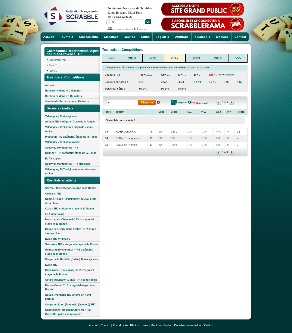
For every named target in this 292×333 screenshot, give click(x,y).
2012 (174, 58)
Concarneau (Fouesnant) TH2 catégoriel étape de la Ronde (69, 272)
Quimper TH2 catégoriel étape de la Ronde (70, 153)
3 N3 (181, 82)
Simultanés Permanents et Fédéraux (67, 101)
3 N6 (226, 82)
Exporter (182, 102)
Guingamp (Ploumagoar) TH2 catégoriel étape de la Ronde (69, 251)
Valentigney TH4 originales (61, 116)
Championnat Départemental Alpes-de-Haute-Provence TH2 (138, 67)
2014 (218, 58)
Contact (240, 36)
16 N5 (212, 82)
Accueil (48, 36)
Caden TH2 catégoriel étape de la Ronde (69, 208)
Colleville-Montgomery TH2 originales (68, 163)
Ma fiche (222, 36)
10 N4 (197, 82)
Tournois (66, 36)
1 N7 (240, 82)
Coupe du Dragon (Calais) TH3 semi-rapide (71, 279)
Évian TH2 (51, 264)
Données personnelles (188, 325)
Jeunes (129, 36)
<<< (111, 58)
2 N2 (164, 82)
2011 (153, 58)
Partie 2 (53, 65)
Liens (145, 325)
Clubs (145, 36)
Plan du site (120, 325)
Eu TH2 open (52, 158)
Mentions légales (161, 325)
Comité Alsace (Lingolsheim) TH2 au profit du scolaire (70, 201)
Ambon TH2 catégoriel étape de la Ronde (70, 121)
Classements (88, 36)
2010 (132, 58)
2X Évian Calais (54, 214)
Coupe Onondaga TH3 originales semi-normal (68, 297)
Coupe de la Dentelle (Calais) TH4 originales (71, 259)
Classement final (57, 60)
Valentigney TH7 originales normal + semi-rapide (70, 171)
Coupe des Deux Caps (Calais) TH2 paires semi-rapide (70, 231)
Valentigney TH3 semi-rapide (62, 142)
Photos (134, 325)
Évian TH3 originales (57, 238)
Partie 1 (53, 70)
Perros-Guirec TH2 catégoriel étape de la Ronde (70, 287)
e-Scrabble (202, 36)
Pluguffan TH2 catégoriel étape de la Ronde (71, 136)
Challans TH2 (53, 193)
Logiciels (162, 36)
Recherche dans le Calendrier (63, 90)
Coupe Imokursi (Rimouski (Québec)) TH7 (70, 304)
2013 (196, 58)
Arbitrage (182, 36)
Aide (158, 102)
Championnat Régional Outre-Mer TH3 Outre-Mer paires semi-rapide (68, 312)
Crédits (208, 325)
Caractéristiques (223, 74)
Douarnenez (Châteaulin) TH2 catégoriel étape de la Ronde (69, 221)
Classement (202, 103)
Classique (111, 36)
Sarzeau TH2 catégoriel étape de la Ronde (70, 188)
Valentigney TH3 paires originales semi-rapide (69, 129)
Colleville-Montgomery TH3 (61, 147)
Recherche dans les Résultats (63, 96)
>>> (238, 58)
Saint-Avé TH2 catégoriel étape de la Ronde (71, 244)
